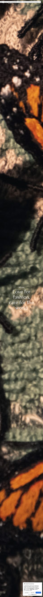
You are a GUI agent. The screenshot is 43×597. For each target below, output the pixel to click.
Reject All (32, 592)
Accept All (38, 592)
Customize (26, 592)
